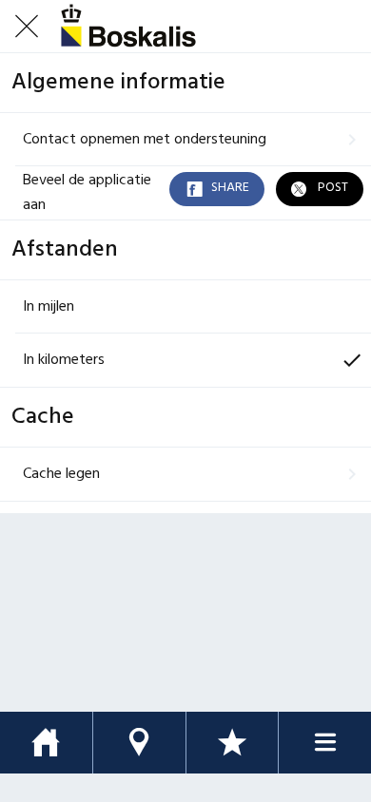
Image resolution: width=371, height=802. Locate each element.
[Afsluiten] (26, 26)
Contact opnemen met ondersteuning (144, 139)
